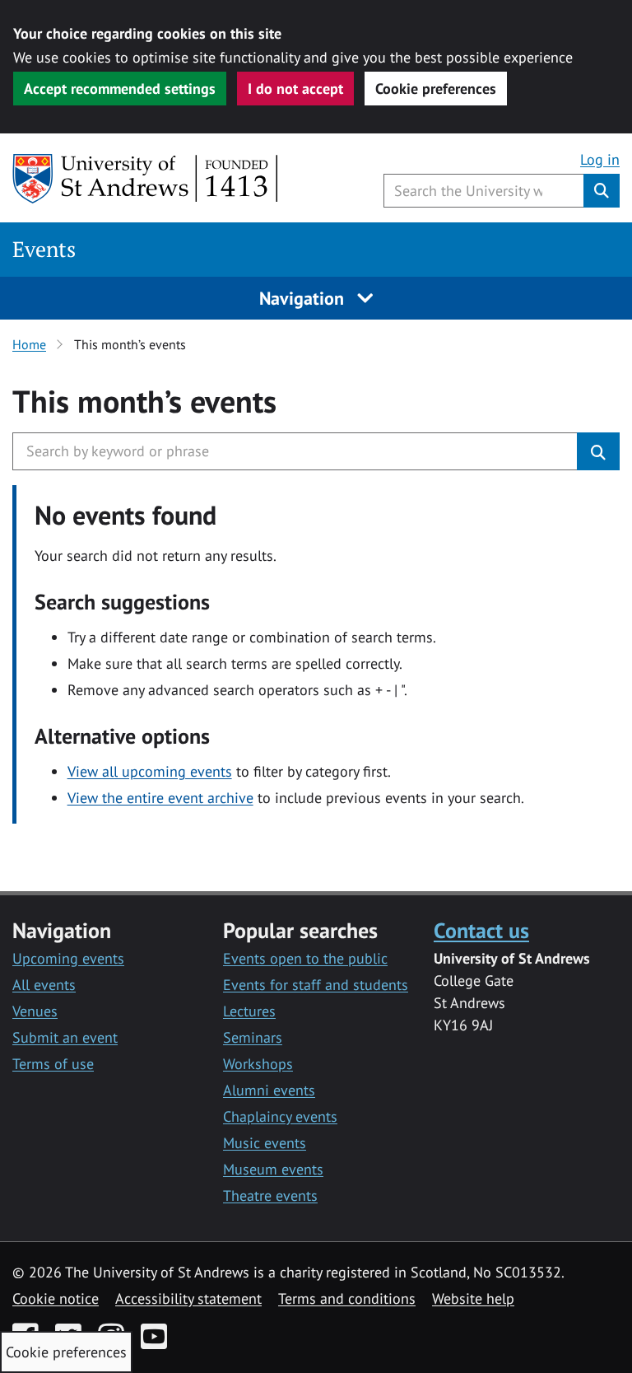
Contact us (481, 930)
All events (44, 984)
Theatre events (270, 1195)
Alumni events (269, 1090)
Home (29, 344)
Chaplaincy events (280, 1116)
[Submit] (598, 451)
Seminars (252, 1037)
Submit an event (65, 1037)
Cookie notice (55, 1298)
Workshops (258, 1063)
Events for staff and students (315, 984)
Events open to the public (305, 958)
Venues (35, 1011)
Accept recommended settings (120, 88)
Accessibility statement (188, 1298)
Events (44, 249)
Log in (600, 159)
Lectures (249, 1011)
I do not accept (295, 88)
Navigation (304, 298)
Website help (473, 1298)
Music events (264, 1142)
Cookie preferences (435, 88)
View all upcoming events (149, 771)
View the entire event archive (160, 797)
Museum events (273, 1169)
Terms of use (53, 1063)
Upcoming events (68, 958)
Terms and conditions (347, 1298)
